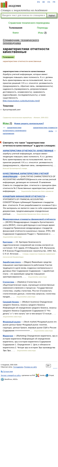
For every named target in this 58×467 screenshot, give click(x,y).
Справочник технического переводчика (29, 23)
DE (43, 2)
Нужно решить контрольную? (29, 123)
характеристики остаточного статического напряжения (14, 130)
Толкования (15, 28)
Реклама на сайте (30, 367)
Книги (16, 33)
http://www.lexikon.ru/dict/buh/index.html (21, 101)
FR (54, 2)
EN (38, 2)
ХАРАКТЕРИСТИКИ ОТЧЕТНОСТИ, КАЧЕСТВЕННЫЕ (28, 151)
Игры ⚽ (42, 33)
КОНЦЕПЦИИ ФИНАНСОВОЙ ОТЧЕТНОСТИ (24, 196)
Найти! (52, 15)
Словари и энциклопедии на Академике (24, 10)
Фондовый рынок (12, 322)
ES (49, 2)
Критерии (8, 242)
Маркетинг (8, 336)
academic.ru (11, 4)
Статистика (8, 282)
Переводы (42, 28)
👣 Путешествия (7, 371)
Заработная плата (12, 262)
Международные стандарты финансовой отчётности (29, 219)
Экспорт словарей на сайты (11, 375)
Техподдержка (18, 367)
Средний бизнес (11, 302)
